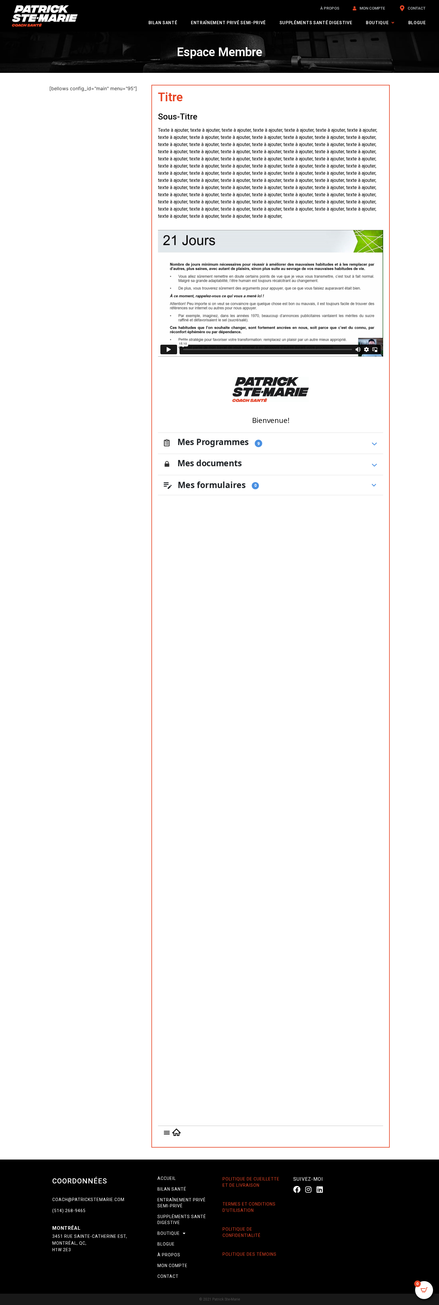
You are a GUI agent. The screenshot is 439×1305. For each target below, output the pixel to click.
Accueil (166, 1178)
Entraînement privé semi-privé (228, 22)
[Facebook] (297, 1189)
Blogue (417, 22)
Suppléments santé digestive (316, 22)
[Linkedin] (320, 1189)
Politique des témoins (249, 1254)
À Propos (168, 1254)
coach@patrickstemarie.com (88, 1199)
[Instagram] (308, 1189)
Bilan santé (162, 22)
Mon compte (172, 1265)
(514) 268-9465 (69, 1210)
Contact (168, 1276)
